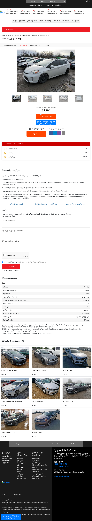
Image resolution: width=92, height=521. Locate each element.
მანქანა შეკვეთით (19, 20)
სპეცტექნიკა (6, 462)
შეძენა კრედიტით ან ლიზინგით (46, 204)
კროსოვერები (32, 20)
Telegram (32, 1)
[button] (51, 133)
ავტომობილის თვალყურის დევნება (41, 5)
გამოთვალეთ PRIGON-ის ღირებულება (10, 517)
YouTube (62, 1)
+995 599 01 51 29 (11, 13)
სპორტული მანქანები (20, 475)
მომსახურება (36, 458)
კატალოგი (8, 29)
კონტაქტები (75, 20)
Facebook (52, 1)
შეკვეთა (49, 116)
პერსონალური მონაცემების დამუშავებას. (32, 262)
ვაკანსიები (58, 5)
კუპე (18, 465)
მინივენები (48, 20)
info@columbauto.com (61, 476)
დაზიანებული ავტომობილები (7, 457)
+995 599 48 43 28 (11, 11)
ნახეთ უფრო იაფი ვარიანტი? (75, 204)
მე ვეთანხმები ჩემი (25, 262)
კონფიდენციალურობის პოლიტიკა (39, 470)
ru (89, 1)
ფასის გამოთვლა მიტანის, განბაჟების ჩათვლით (46, 123)
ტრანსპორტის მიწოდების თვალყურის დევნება (39, 465)
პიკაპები (57, 20)
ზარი (37, 134)
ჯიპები (41, 20)
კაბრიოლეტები (22, 478)
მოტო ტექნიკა (6, 460)
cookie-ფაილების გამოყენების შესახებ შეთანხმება (39, 476)
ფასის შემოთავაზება (17, 204)
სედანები (20, 458)
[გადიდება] (46, 71)
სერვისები (65, 20)
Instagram (42, 1)
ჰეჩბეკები (20, 460)
